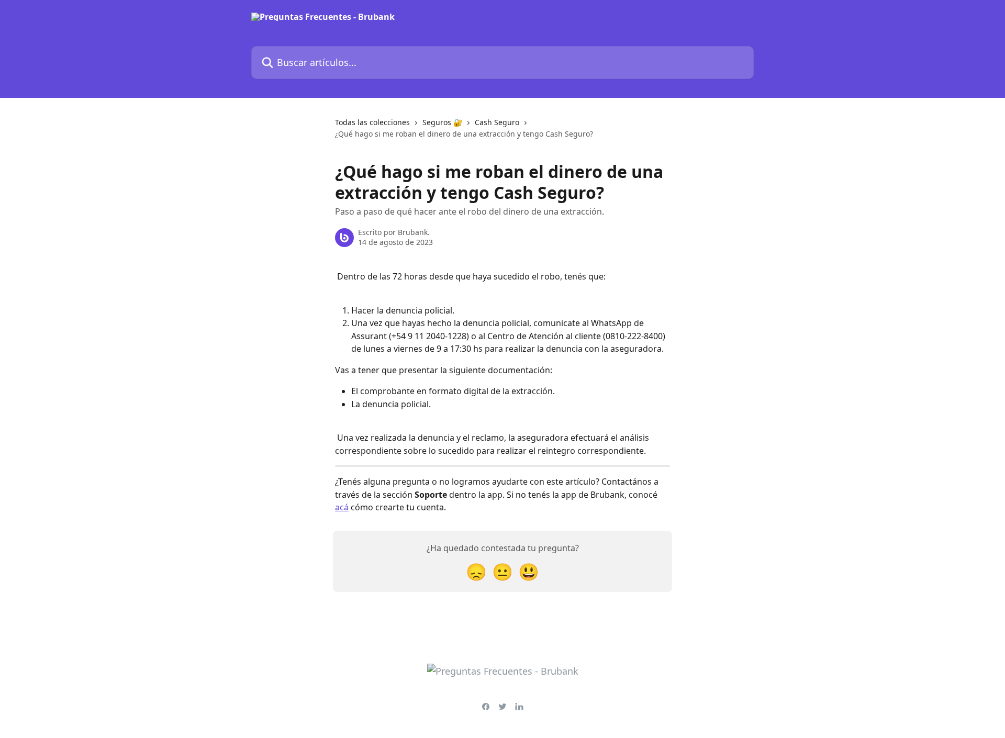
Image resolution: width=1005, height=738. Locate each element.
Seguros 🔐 (442, 122)
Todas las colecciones (372, 122)
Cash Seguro (497, 122)
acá (342, 507)
